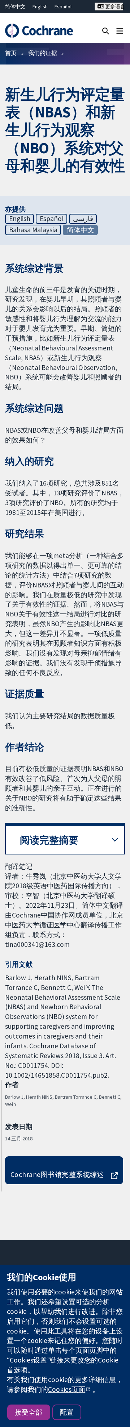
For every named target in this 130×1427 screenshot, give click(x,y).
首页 (11, 53)
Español (63, 6)
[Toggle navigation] (119, 30)
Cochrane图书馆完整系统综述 (57, 1174)
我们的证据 (42, 53)
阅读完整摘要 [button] (49, 840)
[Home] (39, 31)
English (40, 6)
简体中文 (15, 6)
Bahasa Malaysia (33, 229)
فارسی (83, 218)
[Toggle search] (105, 30)
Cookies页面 (66, 1389)
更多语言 (113, 6)
